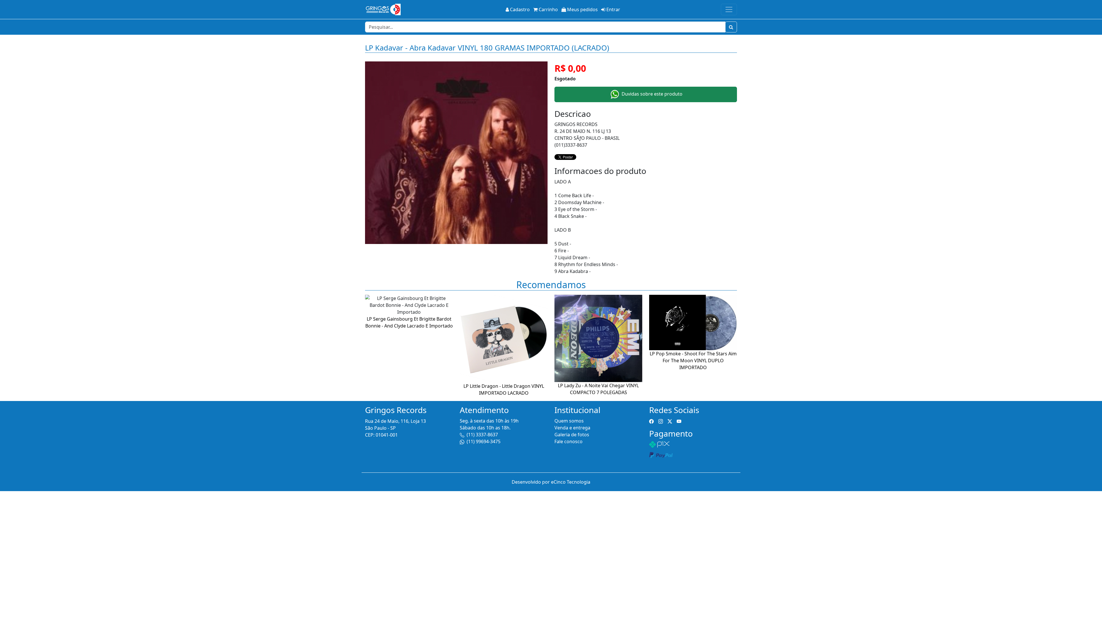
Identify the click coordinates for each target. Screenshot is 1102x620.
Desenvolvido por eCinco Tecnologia (551, 482)
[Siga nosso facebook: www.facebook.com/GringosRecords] (651, 420)
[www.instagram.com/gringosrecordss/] (660, 420)
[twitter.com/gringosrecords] (670, 420)
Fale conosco (568, 441)
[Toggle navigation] (729, 9)
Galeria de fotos (571, 434)
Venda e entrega (572, 428)
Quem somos (569, 421)
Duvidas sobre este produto (651, 94)
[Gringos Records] (383, 9)
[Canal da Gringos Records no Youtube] (679, 420)
